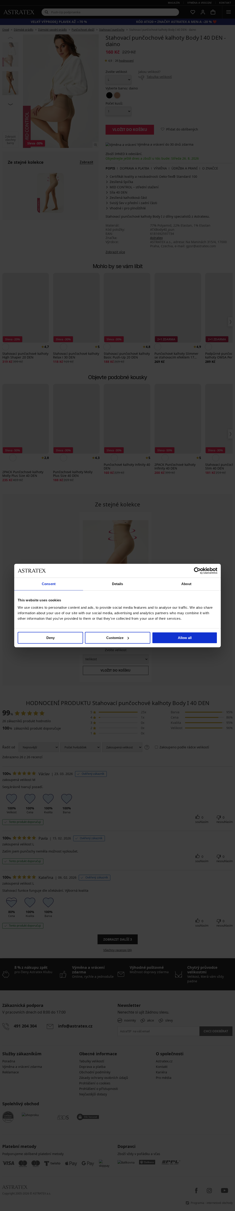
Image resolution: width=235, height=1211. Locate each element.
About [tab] (186, 584)
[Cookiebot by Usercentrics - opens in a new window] (197, 570)
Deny (50, 638)
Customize (114, 638)
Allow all (185, 638)
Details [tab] (117, 584)
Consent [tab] (49, 584)
